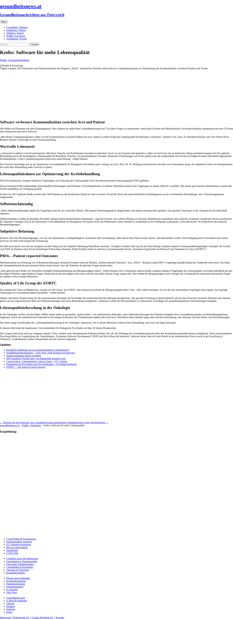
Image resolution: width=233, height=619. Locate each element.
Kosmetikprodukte (15, 572)
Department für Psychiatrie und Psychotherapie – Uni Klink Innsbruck (41, 364)
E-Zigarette (12, 589)
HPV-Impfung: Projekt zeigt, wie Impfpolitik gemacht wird (35, 358)
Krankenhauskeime (16, 581)
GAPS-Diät (12, 553)
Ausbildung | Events (16, 38)
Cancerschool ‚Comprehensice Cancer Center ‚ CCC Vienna (36, 361)
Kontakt (60, 617)
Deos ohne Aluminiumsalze (20, 564)
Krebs (9, 612)
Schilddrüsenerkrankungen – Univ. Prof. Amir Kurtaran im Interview (40, 352)
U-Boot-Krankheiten (16, 600)
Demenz (10, 606)
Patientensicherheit (15, 584)
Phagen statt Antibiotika (18, 578)
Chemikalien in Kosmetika (19, 567)
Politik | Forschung (15, 36)
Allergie (10, 603)
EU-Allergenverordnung (18, 544)
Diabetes (10, 609)
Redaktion (24, 60)
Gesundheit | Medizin (17, 27)
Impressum (5, 617)
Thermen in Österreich (17, 570)
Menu (3, 22)
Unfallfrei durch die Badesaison (22, 558)
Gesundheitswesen (15, 597)
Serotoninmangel (14, 586)
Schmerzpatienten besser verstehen (23, 355)
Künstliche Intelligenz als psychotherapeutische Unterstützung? (37, 350)
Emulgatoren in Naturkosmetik (21, 561)
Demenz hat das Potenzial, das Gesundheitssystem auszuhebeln (33, 422)
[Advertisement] (95, 94)
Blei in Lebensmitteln (17, 547)
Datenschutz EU (21, 617)
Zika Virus (11, 592)
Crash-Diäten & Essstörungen (21, 539)
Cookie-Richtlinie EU (43, 617)
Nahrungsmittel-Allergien (19, 541)
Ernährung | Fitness (16, 30)
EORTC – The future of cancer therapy (26, 367)
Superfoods (12, 550)
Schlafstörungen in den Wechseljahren (87, 422)
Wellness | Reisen (15, 33)
